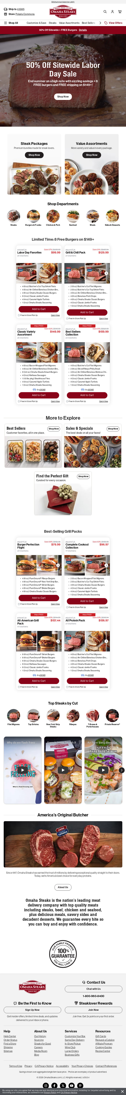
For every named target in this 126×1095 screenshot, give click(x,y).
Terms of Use (15, 1066)
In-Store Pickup (73, 1043)
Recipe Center (102, 1051)
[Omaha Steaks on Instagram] (46, 1086)
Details (83, 30)
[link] (63, 2)
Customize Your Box (75, 1036)
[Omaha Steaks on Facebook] (54, 1086)
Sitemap (8, 1051)
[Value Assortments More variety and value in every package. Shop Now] (92, 164)
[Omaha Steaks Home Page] (63, 11)
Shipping (8, 1047)
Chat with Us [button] (94, 988)
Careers (38, 1047)
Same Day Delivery (75, 1040)
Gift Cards (100, 1036)
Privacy (28, 1066)
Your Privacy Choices (82, 1066)
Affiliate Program (103, 1043)
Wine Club (70, 1047)
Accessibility (62, 1066)
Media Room (40, 1051)
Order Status (10, 1040)
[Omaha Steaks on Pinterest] (80, 1086)
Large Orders (72, 1051)
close (122, 1091)
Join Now (93, 1009)
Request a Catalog (104, 1040)
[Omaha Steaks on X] (63, 1086)
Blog (36, 1054)
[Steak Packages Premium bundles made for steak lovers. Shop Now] (34, 164)
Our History (40, 1036)
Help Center (10, 1036)
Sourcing (39, 1040)
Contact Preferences (106, 1066)
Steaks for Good (42, 1043)
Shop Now (34, 154)
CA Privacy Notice (44, 1066)
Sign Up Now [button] (32, 1009)
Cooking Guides (103, 1047)
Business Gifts (72, 1054)
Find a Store (10, 1043)
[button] (105, 12)
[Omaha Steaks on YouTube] (72, 1086)
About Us (63, 887)
